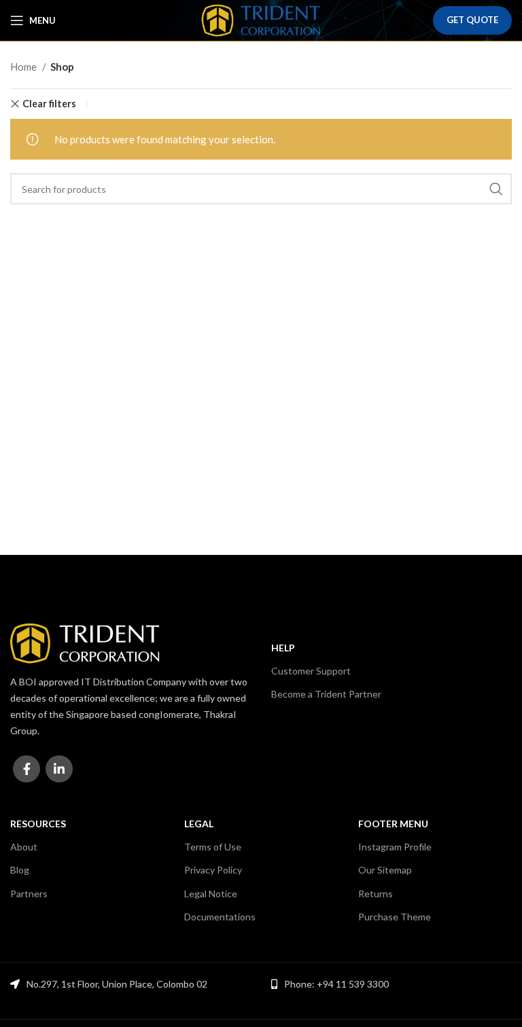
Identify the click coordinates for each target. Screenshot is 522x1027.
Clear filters (49, 104)
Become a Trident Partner (326, 694)
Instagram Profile (395, 846)
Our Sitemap (385, 870)
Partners (29, 893)
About (23, 846)
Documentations (220, 916)
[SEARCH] (496, 188)
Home (24, 66)
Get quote (472, 19)
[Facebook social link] (26, 768)
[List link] (391, 984)
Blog (19, 870)
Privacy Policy (213, 870)
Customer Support (311, 671)
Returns (375, 893)
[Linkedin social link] (59, 768)
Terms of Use (212, 846)
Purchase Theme (394, 916)
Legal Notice (210, 893)
